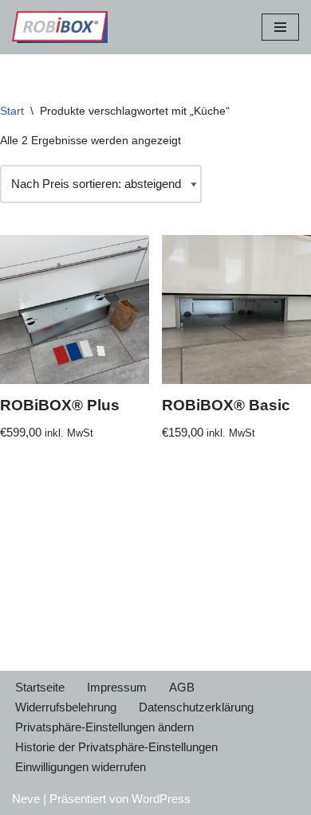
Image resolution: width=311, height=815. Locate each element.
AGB (182, 687)
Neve (26, 798)
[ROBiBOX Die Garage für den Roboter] (60, 27)
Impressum (117, 687)
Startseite (40, 687)
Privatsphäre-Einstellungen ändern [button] (104, 727)
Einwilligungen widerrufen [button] (80, 767)
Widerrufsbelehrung (65, 707)
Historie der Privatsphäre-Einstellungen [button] (116, 747)
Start (12, 110)
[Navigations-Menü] (280, 27)
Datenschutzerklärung (196, 707)
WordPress (161, 798)
